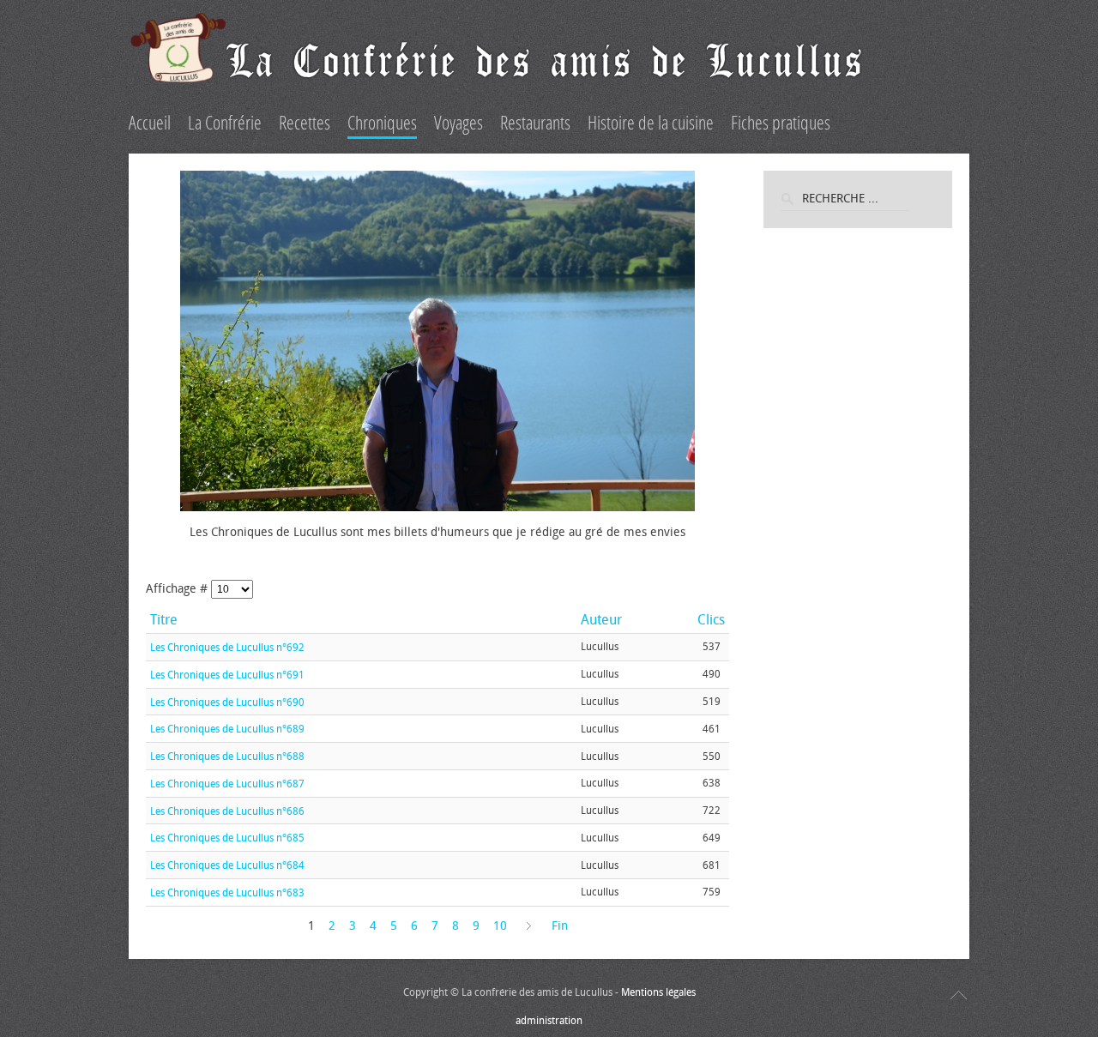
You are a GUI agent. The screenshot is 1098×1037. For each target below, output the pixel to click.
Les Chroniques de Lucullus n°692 (227, 648)
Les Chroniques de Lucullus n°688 (227, 757)
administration (549, 1021)
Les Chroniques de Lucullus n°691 (227, 675)
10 (500, 926)
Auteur (601, 620)
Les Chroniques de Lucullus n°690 (227, 702)
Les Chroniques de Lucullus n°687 (227, 784)
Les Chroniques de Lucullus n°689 (227, 729)
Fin (560, 926)
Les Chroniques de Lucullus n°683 (227, 893)
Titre (164, 620)
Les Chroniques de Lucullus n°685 (227, 838)
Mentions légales (658, 992)
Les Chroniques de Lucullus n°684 (227, 865)
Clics (711, 620)
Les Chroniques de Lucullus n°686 (227, 811)
